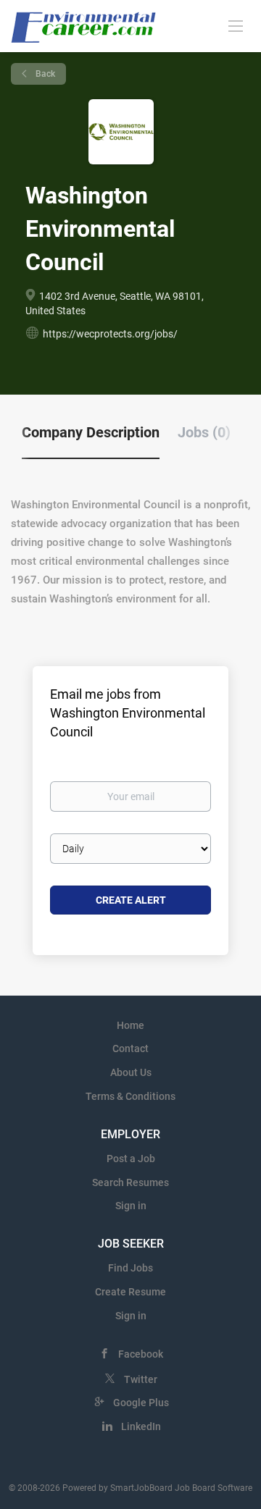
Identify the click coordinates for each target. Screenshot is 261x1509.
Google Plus (141, 1402)
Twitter (140, 1379)
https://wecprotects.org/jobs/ (110, 334)
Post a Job (131, 1158)
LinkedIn (141, 1426)
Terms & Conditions (130, 1096)
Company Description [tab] (91, 432)
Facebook (140, 1354)
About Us (131, 1072)
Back (44, 74)
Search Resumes (130, 1182)
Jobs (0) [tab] (204, 432)
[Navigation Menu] (235, 25)
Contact (130, 1048)
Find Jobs (130, 1268)
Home (130, 1025)
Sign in (130, 1205)
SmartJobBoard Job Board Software (181, 1488)
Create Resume (130, 1292)
